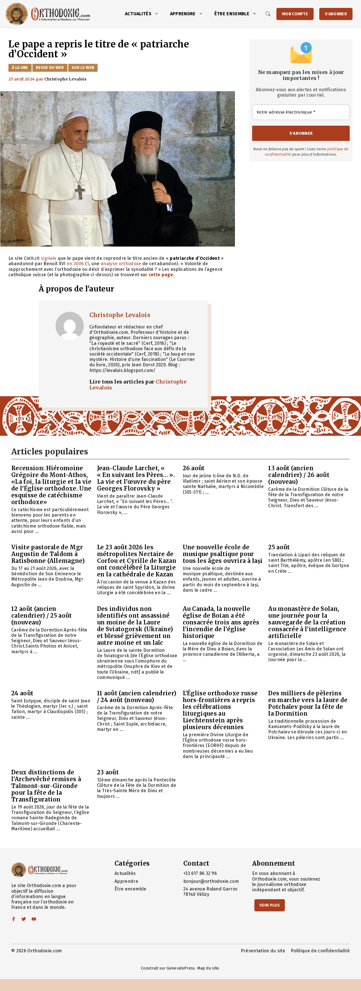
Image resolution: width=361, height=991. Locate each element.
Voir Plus (269, 905)
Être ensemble (231, 13)
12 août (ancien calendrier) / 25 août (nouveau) (41, 615)
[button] (157, 13)
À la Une (20, 67)
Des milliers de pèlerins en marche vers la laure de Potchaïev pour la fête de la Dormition (307, 703)
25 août (279, 547)
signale (48, 258)
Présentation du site (263, 950)
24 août (22, 693)
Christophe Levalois (119, 315)
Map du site (208, 968)
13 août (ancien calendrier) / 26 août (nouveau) (298, 475)
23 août (108, 772)
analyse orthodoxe (121, 263)
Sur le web (83, 67)
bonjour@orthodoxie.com (211, 881)
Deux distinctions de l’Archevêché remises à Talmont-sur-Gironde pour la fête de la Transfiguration (46, 786)
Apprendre (183, 13)
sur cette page (156, 274)
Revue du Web (50, 67)
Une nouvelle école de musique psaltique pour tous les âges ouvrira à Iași (223, 554)
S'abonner (336, 14)
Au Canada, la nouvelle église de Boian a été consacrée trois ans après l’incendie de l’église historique (221, 622)
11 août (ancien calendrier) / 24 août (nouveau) (137, 696)
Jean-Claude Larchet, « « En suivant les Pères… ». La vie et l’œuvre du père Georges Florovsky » (136, 478)
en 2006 (75, 263)
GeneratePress (181, 968)
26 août (194, 468)
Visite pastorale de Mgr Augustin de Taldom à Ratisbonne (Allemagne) (48, 554)
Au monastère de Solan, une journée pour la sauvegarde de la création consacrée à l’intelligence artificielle (307, 622)
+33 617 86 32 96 (200, 873)
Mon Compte (295, 14)
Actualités (138, 13)
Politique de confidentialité (320, 950)
